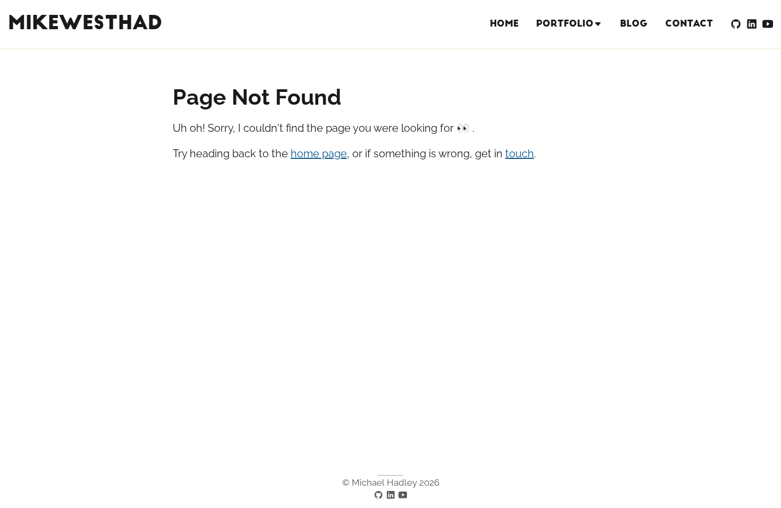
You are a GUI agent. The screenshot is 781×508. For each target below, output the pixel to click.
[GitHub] (736, 24)
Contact (689, 23)
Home (504, 23)
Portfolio (564, 23)
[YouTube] (767, 24)
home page (319, 153)
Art (569, 81)
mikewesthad (85, 23)
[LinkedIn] (751, 24)
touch (519, 153)
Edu (569, 61)
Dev (569, 42)
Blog (633, 23)
